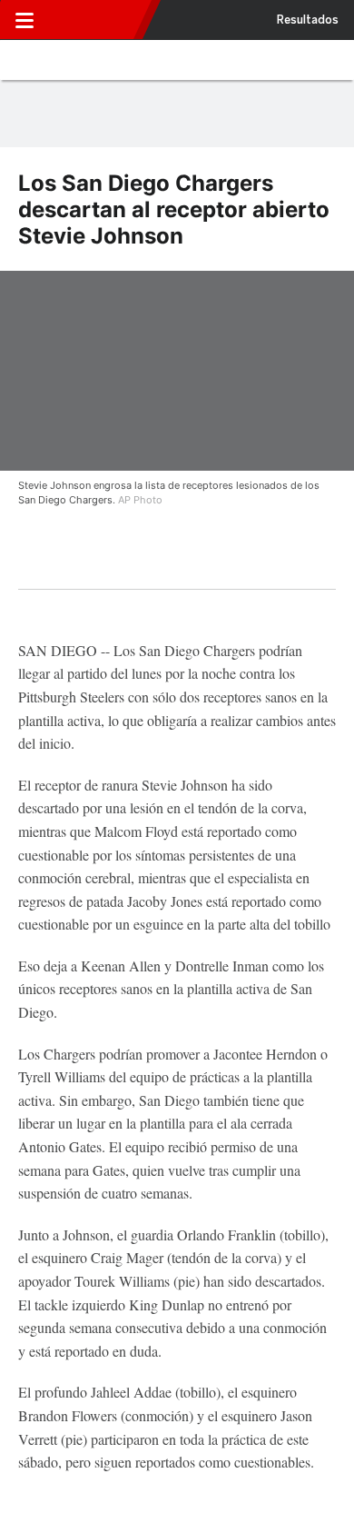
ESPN (93, 20)
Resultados (308, 20)
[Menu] (24, 20)
